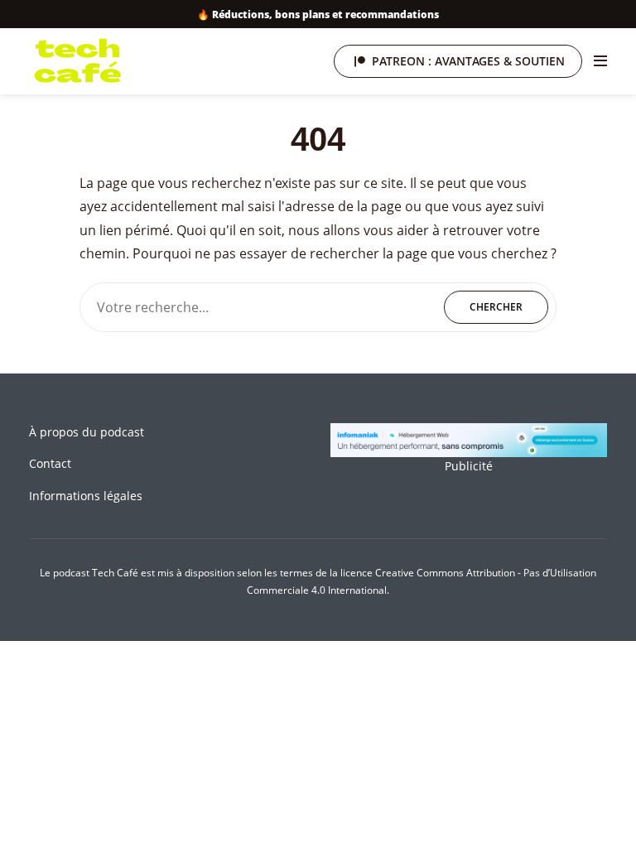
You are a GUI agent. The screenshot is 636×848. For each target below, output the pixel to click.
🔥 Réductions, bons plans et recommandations (318, 14)
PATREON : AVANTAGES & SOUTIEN (468, 61)
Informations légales (85, 496)
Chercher (496, 307)
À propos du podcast (86, 432)
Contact (50, 463)
